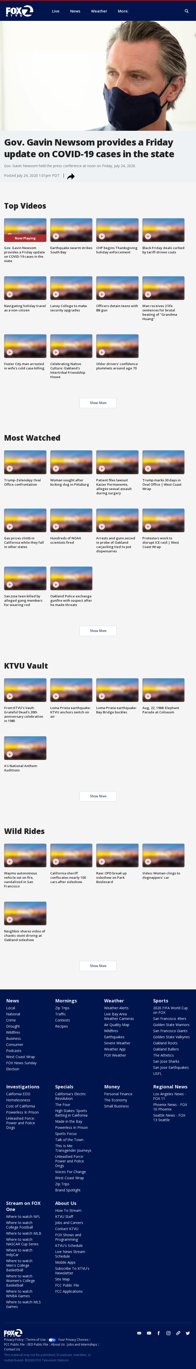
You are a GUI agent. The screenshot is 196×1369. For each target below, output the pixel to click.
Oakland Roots (165, 1043)
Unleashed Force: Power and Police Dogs (20, 1123)
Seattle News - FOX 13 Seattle (169, 1117)
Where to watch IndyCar (19, 1252)
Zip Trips (62, 1007)
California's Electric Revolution (70, 1096)
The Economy (115, 1100)
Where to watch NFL (23, 1216)
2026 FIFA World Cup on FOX (170, 1010)
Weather (114, 1001)
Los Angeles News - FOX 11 (169, 1096)
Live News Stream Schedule (70, 1254)
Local (10, 1007)
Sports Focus (66, 1133)
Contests (62, 1020)
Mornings (66, 1001)
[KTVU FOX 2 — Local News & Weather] (23, 11)
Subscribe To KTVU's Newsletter (72, 1270)
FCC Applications (69, 1291)
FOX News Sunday (21, 1062)
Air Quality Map (116, 1024)
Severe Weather (117, 1043)
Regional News (170, 1087)
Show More (98, 403)
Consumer (14, 1044)
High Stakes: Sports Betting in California (71, 1113)
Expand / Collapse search (187, 11)
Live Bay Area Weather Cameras (119, 1016)
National (13, 1014)
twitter (188, 1333)
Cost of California (20, 1106)
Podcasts (13, 1050)
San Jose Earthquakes (171, 1067)
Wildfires (13, 1032)
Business (13, 1038)
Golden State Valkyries (171, 1036)
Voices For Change (70, 1171)
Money (112, 1087)
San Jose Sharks (166, 1061)
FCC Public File (67, 1285)
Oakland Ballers (166, 1049)
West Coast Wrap (20, 1056)
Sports (160, 1001)
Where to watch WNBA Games (19, 1293)
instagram (168, 1333)
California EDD (18, 1093)
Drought (13, 1026)
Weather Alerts (116, 1007)
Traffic (60, 1014)
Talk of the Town (69, 1139)
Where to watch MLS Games (23, 1304)
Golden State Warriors (171, 1024)
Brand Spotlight (68, 1190)
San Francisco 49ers (169, 1018)
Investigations (22, 1087)
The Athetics (163, 1055)
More (123, 10)
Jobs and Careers (69, 1222)
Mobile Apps (65, 1262)
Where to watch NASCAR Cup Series (22, 1241)
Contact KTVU (66, 1228)
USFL (157, 1073)
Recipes (61, 1026)
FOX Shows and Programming (68, 1237)
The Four (62, 1104)
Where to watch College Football (19, 1225)
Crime (11, 1020)
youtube (149, 1333)
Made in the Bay (68, 1121)
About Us (65, 1203)
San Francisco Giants (170, 1030)
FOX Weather (115, 1055)
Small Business (116, 1106)
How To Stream (68, 1210)
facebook (159, 1333)
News (12, 1001)
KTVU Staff (64, 1216)
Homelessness (18, 1100)
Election (12, 1069)
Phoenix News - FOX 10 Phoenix (170, 1107)
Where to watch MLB (23, 1233)
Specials (64, 1087)
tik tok (178, 1333)
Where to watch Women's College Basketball (20, 1281)
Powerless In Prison (22, 1112)
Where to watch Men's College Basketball (19, 1265)
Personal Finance (118, 1093)
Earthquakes (114, 1036)
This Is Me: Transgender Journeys (73, 1148)
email (139, 1333)
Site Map (62, 1279)
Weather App (115, 1049)
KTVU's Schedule (69, 1245)
